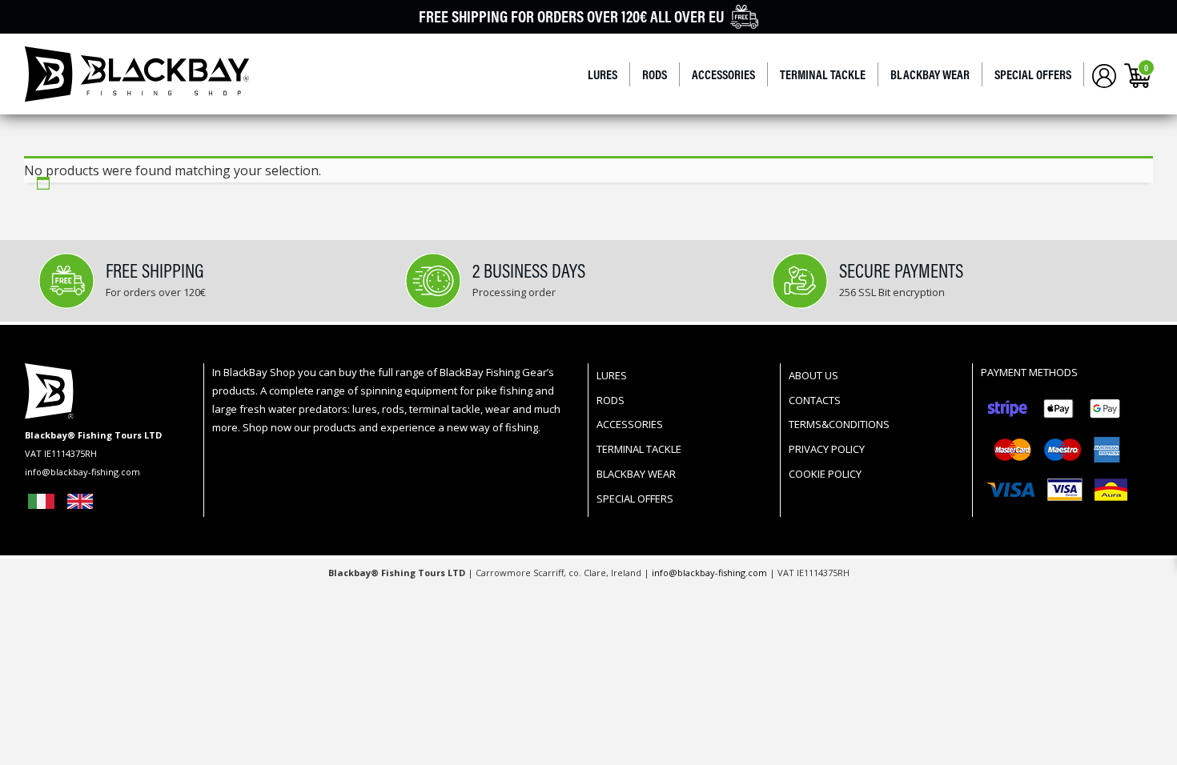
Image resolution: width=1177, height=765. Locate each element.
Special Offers (1032, 74)
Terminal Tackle (823, 74)
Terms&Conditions (839, 424)
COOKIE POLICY (825, 474)
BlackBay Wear (930, 74)
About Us (813, 375)
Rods (654, 74)
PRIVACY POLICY (827, 449)
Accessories (723, 74)
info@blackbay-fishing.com (710, 573)
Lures (602, 74)
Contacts (815, 400)
